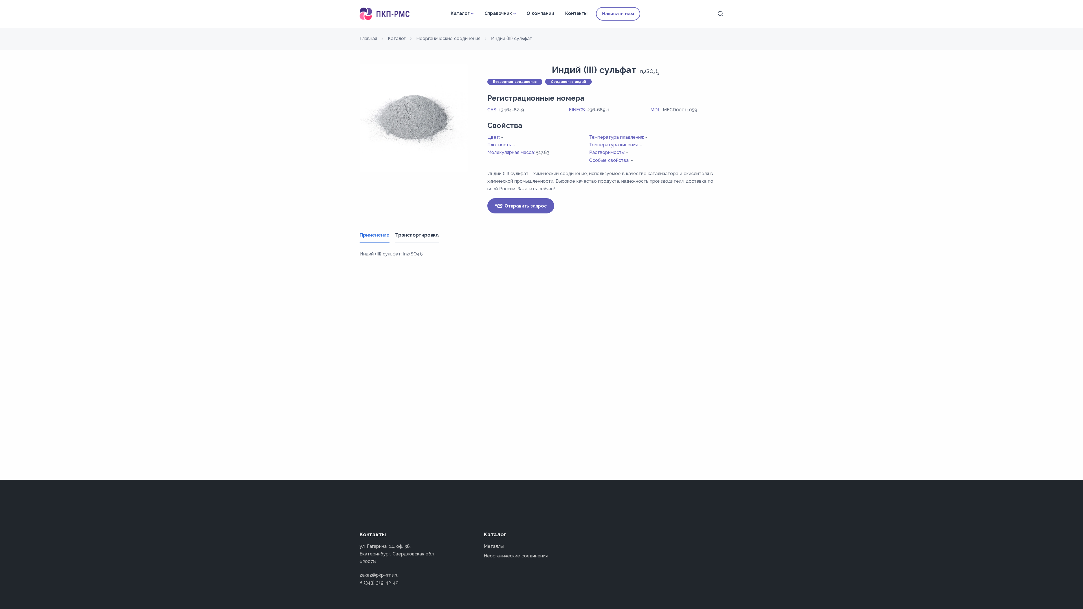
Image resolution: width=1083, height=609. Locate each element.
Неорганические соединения (516, 556)
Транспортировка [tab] (417, 235)
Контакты (576, 13)
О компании (540, 13)
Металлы (494, 546)
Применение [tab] (374, 235)
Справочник (498, 13)
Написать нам (618, 13)
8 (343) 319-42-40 (379, 582)
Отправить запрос (525, 206)
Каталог (460, 13)
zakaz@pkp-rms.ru (379, 575)
